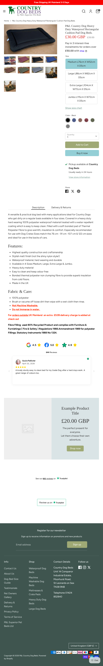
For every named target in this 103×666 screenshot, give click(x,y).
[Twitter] (89, 567)
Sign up (77, 544)
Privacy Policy (11, 611)
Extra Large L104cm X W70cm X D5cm (81, 87)
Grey (67, 126)
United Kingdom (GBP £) (82, 645)
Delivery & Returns (61, 207)
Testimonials (10, 588)
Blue (74, 120)
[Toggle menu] (4, 11)
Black (67, 120)
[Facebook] (80, 567)
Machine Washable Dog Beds (36, 581)
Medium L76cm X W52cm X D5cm (81, 63)
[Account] (90, 10)
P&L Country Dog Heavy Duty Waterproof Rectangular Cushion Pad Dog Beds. (43, 21)
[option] (30, 40)
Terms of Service (13, 616)
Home (6, 21)
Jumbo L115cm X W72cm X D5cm (81, 99)
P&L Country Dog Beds (28, 656)
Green (92, 120)
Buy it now (82, 153)
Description (38, 207)
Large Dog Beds (37, 608)
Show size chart (73, 108)
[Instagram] (84, 567)
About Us (9, 573)
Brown (80, 120)
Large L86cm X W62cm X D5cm (81, 75)
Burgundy (86, 120)
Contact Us (10, 568)
